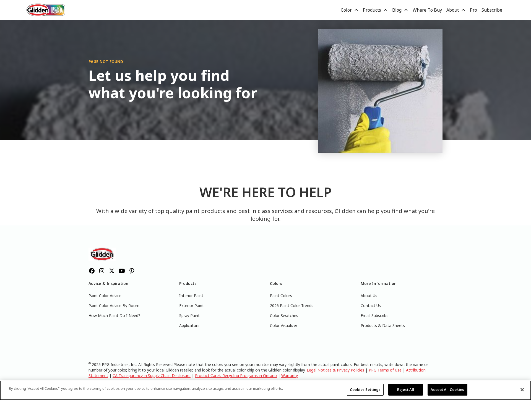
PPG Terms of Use (385, 370)
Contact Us (371, 305)
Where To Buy (427, 10)
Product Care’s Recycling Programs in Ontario (236, 375)
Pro (473, 10)
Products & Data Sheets (383, 325)
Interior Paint (191, 295)
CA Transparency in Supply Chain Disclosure (152, 375)
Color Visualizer (283, 325)
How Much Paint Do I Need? (114, 315)
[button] (350, 10)
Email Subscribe (375, 315)
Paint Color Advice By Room (113, 305)
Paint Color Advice (104, 295)
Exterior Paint (191, 305)
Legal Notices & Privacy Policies (335, 370)
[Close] (522, 389)
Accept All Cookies (447, 389)
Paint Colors (281, 295)
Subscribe (491, 10)
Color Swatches (284, 315)
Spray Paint (189, 315)
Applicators (189, 325)
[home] (46, 10)
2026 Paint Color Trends (291, 305)
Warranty (289, 375)
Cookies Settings (365, 389)
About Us (369, 295)
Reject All (405, 389)
